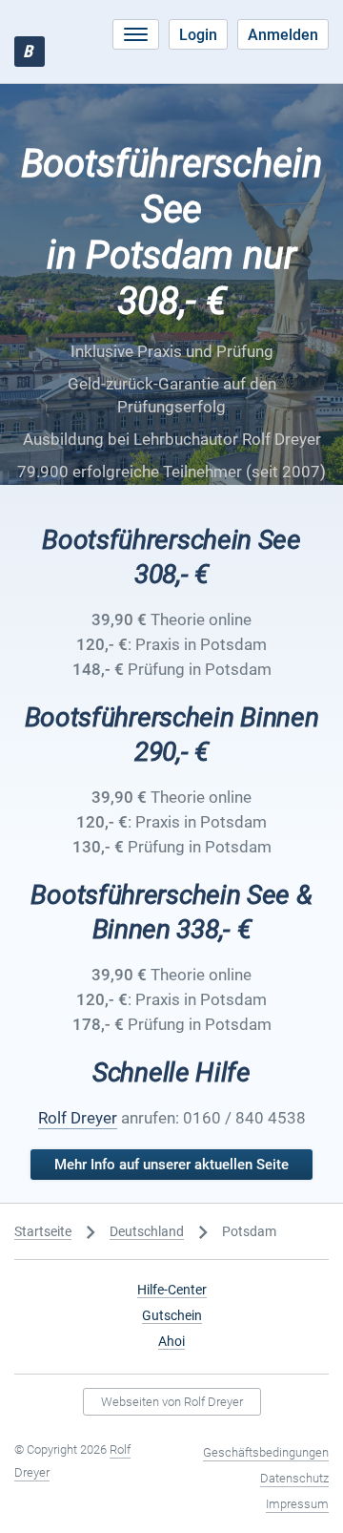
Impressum (297, 1504)
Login (198, 35)
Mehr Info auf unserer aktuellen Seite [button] (171, 1164)
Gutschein (172, 1315)
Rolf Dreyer (77, 1117)
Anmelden (283, 35)
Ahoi (171, 1341)
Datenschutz (294, 1478)
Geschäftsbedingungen (266, 1452)
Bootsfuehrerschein (27, 51)
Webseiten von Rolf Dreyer (172, 1402)
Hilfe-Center (172, 1289)
